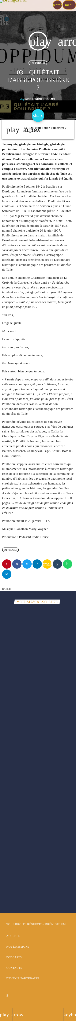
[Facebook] (7, 995)
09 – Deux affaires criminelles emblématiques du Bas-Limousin (32, 883)
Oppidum (37, 62)
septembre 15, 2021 (37, 99)
